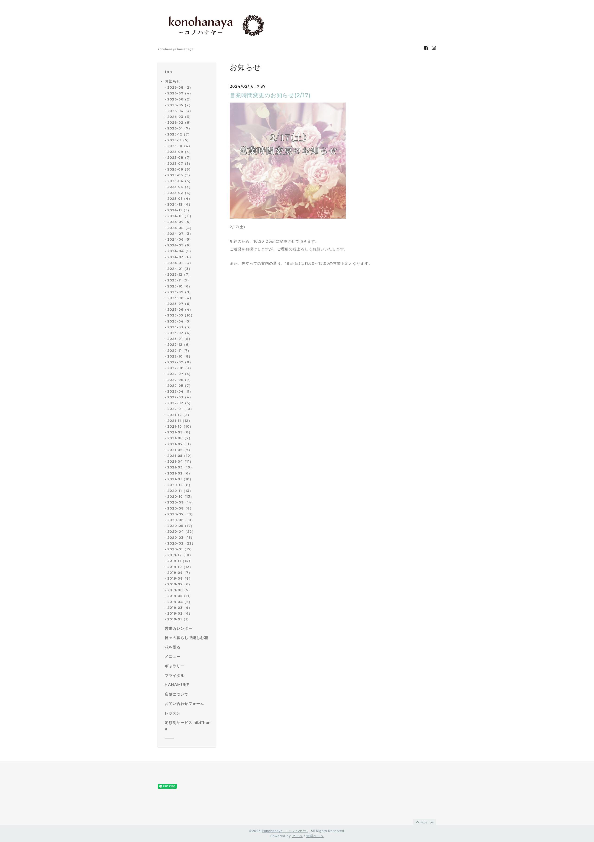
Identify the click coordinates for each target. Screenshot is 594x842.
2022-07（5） (179, 374)
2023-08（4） (180, 298)
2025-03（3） (179, 187)
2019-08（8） (179, 578)
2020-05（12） (180, 526)
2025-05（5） (179, 175)
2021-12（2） (179, 415)
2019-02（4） (179, 613)
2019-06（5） (179, 590)
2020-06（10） (181, 520)
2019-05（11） (180, 596)
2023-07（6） (180, 304)
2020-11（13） (180, 491)
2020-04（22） (181, 531)
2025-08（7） (180, 157)
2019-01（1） (178, 619)
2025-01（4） (179, 199)
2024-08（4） (180, 228)
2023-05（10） (180, 315)
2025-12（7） (179, 134)
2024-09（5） (180, 222)
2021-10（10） (180, 426)
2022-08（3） (180, 368)
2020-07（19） (180, 514)
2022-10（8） (179, 356)
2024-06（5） (180, 239)
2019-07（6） (179, 584)
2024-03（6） (180, 257)
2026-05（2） (179, 105)
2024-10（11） (180, 216)
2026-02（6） (180, 122)
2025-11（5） (178, 140)
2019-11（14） (179, 561)
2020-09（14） (181, 502)
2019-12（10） (180, 555)
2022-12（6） (179, 344)
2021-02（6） (179, 473)
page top (427, 822)
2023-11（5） (179, 280)
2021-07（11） (180, 444)
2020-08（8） (180, 508)
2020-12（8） (179, 485)
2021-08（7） (179, 438)
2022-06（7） (180, 380)
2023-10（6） (179, 286)
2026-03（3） (180, 117)
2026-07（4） (180, 93)
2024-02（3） (180, 263)
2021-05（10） (180, 456)
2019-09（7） (179, 573)
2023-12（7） (179, 274)
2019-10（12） (180, 567)
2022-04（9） (180, 391)
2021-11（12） (179, 421)
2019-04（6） (179, 602)
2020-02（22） (181, 543)
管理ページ (315, 836)
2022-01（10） (180, 409)
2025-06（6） (179, 169)
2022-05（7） (179, 386)
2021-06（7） (179, 450)
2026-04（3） (180, 111)
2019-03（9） (179, 608)
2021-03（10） (180, 467)
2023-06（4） (180, 309)
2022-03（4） (180, 397)
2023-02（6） (180, 333)
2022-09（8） (180, 362)
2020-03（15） (180, 538)
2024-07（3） (180, 234)
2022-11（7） (179, 350)
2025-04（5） (179, 181)
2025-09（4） (180, 152)
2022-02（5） (179, 403)
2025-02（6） (179, 193)
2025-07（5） (179, 163)
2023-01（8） (179, 339)
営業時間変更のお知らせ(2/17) (270, 95)
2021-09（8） (179, 432)
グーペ (297, 836)
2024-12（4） (179, 204)
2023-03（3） (180, 327)
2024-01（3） (179, 269)
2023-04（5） (180, 321)
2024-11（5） (179, 210)
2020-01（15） (180, 549)
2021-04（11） (180, 461)
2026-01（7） (179, 128)
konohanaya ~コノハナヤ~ (285, 831)
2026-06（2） (180, 99)
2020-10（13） (180, 496)
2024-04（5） (180, 251)
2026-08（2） (180, 87)
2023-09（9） (180, 292)
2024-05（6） (180, 245)
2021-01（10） (180, 479)
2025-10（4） (179, 146)
